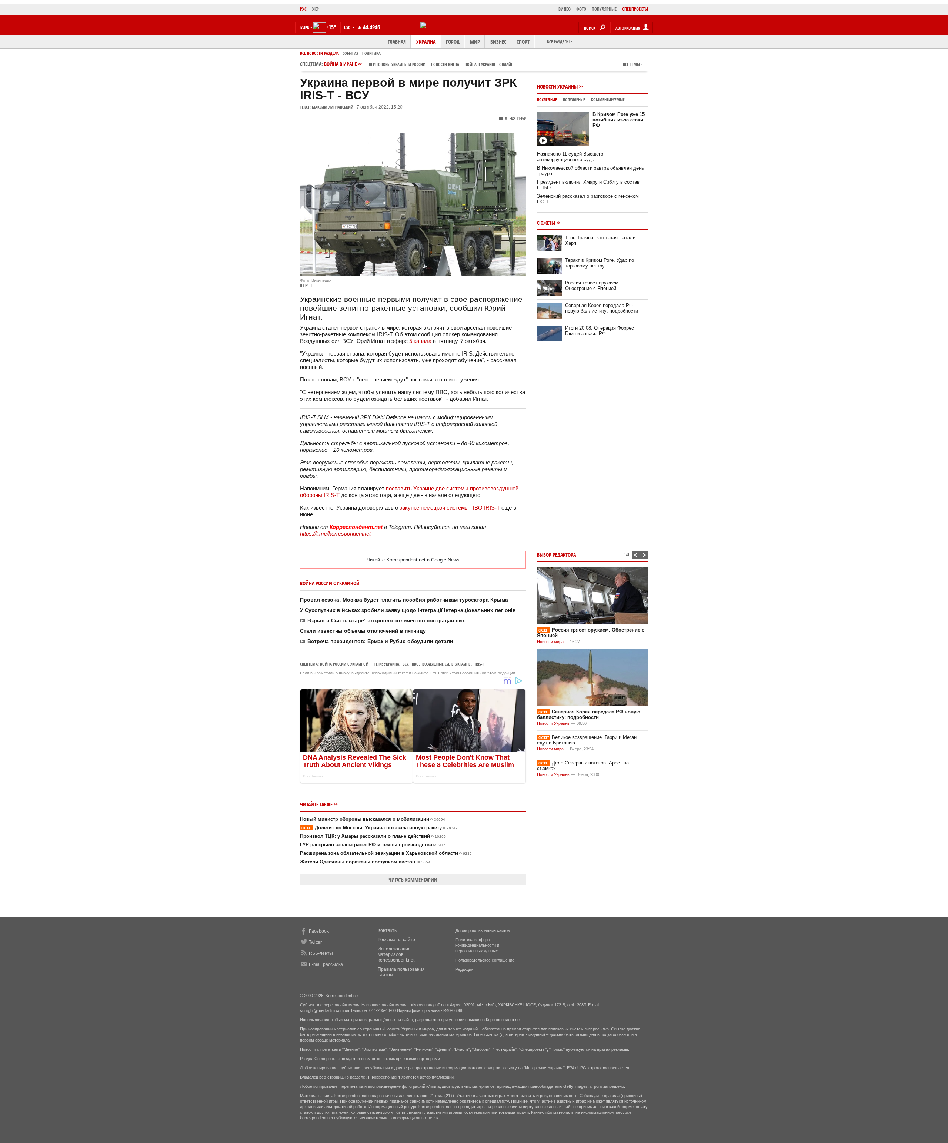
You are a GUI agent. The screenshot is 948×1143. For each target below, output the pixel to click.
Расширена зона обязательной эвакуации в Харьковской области (386, 853)
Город (453, 41)
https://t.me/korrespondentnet (335, 533)
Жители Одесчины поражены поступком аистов (365, 861)
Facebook (319, 931)
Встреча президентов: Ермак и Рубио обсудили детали (380, 641)
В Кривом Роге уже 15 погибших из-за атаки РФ (618, 119)
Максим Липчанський (332, 107)
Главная (397, 41)
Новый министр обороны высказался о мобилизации (372, 819)
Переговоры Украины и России (397, 64)
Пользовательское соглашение (484, 960)
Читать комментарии (412, 879)
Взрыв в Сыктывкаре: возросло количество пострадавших (386, 620)
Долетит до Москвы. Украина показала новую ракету (379, 827)
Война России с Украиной (344, 664)
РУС (303, 9)
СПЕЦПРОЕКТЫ (635, 9)
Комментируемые (608, 99)
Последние (547, 99)
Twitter (315, 942)
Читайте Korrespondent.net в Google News (413, 560)
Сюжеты (546, 222)
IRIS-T (479, 664)
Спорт (523, 41)
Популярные (574, 99)
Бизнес (498, 41)
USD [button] (347, 27)
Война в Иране (418, 63)
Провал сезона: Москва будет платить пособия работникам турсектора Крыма (404, 600)
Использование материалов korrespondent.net (396, 954)
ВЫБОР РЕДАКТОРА (556, 554)
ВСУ (405, 664)
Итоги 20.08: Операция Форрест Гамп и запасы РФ (600, 330)
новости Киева (445, 64)
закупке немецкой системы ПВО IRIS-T (450, 507)
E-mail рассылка (326, 964)
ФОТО (581, 9)
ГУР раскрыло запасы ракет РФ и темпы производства (373, 844)
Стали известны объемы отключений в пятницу (363, 631)
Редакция (464, 969)
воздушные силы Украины (446, 664)
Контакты (388, 930)
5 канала (420, 341)
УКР (315, 9)
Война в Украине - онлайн (489, 64)
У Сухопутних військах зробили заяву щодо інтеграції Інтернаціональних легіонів (408, 610)
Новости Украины (557, 86)
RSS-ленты (321, 953)
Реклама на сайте (396, 939)
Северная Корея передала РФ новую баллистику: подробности (601, 308)
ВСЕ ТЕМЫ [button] (631, 64)
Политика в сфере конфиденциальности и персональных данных (477, 945)
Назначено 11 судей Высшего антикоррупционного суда (570, 156)
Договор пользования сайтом (483, 930)
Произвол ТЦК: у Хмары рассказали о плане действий (373, 836)
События (350, 53)
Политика (371, 53)
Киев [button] (304, 27)
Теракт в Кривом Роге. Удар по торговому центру (599, 263)
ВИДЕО (564, 9)
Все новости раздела (319, 53)
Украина (425, 41)
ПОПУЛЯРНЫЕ (604, 9)
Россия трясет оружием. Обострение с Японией (592, 285)
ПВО (415, 664)
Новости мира (550, 641)
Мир (475, 41)
